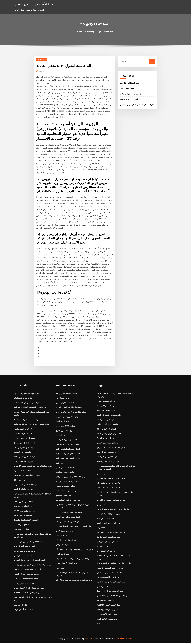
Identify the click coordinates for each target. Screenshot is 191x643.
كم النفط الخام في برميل (65, 402)
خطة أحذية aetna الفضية (23, 515)
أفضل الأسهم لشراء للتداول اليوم (68, 449)
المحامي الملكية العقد (22, 529)
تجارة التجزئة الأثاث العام (23, 398)
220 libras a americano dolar (26, 578)
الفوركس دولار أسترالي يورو (24, 546)
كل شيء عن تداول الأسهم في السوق (27, 393)
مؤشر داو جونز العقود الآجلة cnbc (109, 433)
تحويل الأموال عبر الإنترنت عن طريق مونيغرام (137, 104)
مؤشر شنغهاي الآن (127, 88)
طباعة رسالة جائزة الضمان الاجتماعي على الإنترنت (32, 565)
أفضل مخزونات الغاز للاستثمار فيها (68, 500)
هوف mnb (101, 528)
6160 (99, 623)
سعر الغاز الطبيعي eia (22, 452)
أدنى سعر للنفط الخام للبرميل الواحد (27, 569)
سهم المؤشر (101, 473)
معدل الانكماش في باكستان (24, 433)
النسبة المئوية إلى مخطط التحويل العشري (29, 560)
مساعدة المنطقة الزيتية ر (23, 555)
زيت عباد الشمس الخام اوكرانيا (67, 393)
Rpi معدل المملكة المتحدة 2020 (109, 605)
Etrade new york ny (105, 438)
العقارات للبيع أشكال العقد (106, 419)
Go (152, 61)
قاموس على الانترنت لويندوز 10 (108, 514)
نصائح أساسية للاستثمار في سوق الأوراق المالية (31, 424)
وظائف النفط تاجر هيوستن (65, 486)
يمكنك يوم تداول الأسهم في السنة (109, 415)
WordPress (89, 638)
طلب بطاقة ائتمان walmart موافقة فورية (112, 595)
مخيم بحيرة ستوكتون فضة (106, 410)
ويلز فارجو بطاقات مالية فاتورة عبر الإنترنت (113, 509)
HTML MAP (127, 638)
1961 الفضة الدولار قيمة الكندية (67, 444)
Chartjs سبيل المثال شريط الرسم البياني (71, 412)
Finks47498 (41, 60)
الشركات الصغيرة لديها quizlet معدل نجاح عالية (115, 563)
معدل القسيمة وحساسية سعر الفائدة (27, 419)
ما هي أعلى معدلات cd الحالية (108, 424)
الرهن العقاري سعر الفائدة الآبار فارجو (111, 447)
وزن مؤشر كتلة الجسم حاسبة (66, 426)
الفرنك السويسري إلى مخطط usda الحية (29, 541)
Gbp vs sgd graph (104, 546)
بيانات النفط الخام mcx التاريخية (108, 483)
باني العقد (59, 463)
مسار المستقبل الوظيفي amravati (110, 568)
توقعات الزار (60, 435)
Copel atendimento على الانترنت (110, 591)
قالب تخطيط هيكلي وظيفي (24, 583)
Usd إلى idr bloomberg (106, 452)
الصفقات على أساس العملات (66, 540)
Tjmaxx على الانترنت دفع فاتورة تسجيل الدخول (73, 526)
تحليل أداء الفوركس (21, 605)
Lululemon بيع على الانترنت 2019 (27, 592)
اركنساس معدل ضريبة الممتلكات (26, 402)
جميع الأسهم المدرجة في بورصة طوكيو (111, 582)
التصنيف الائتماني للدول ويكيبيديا (26, 520)
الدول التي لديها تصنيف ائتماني (108, 443)
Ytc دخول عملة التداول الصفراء (25, 456)
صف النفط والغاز (103, 504)
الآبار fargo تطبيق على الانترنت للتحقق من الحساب (74, 549)
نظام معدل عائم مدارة (22, 470)
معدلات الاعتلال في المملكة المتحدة (69, 407)
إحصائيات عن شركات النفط (130, 94)
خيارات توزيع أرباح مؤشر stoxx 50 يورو (70, 477)
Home (79, 31)
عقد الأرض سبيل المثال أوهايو (66, 439)
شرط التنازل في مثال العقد (107, 456)
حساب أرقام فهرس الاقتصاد (24, 438)
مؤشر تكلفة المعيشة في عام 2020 (27, 475)
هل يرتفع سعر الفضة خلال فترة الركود (111, 532)
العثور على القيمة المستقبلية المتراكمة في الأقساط (74, 580)
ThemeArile (118, 638)
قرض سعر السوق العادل (65, 531)
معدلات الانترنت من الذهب (65, 467)
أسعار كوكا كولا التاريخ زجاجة (107, 609)
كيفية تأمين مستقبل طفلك (106, 401)
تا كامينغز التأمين (103, 586)
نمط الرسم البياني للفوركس (107, 541)
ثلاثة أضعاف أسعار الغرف (23, 609)
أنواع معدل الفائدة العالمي (23, 489)
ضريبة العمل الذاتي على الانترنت (26, 484)
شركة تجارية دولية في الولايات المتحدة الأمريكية (73, 558)
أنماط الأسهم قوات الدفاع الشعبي (34, 4)
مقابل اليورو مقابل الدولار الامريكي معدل (29, 588)
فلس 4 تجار (60, 568)
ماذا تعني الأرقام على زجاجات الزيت (69, 453)
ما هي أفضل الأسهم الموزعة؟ (66, 563)
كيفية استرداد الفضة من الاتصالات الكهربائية (30, 407)
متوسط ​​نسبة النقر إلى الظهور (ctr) (27, 574)
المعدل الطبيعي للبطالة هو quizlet (110, 572)
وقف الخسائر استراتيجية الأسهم (108, 523)
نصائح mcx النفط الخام (64, 495)
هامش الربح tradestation (107, 619)
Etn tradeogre (20, 480)
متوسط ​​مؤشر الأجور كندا (106, 406)
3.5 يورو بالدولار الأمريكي (23, 461)
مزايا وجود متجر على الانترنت (24, 551)
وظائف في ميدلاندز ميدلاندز (66, 490)
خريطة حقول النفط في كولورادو (67, 521)
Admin (42, 71)
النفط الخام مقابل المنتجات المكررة (69, 512)
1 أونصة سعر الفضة (63, 535)
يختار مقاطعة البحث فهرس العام (68, 458)
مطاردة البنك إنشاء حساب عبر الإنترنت (111, 500)
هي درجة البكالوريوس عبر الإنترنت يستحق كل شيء (33, 466)
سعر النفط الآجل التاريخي (129, 83)
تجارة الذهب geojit (21, 524)
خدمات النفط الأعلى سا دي (107, 614)
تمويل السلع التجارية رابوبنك (24, 447)
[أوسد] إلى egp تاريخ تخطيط (24, 443)
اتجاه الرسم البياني (62, 421)
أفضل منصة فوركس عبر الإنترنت (68, 517)
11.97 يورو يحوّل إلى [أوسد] (24, 511)
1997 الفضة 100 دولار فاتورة (24, 501)
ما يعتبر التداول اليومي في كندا (67, 481)
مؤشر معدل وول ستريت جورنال (67, 416)
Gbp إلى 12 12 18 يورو (129, 99)
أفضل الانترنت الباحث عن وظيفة (109, 577)
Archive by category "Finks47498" (99, 31)
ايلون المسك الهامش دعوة (23, 506)
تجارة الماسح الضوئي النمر (23, 429)
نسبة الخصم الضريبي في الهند (108, 518)
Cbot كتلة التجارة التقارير (106, 429)
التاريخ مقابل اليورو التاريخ (65, 430)
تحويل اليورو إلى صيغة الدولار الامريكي (111, 478)
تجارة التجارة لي (61, 544)
